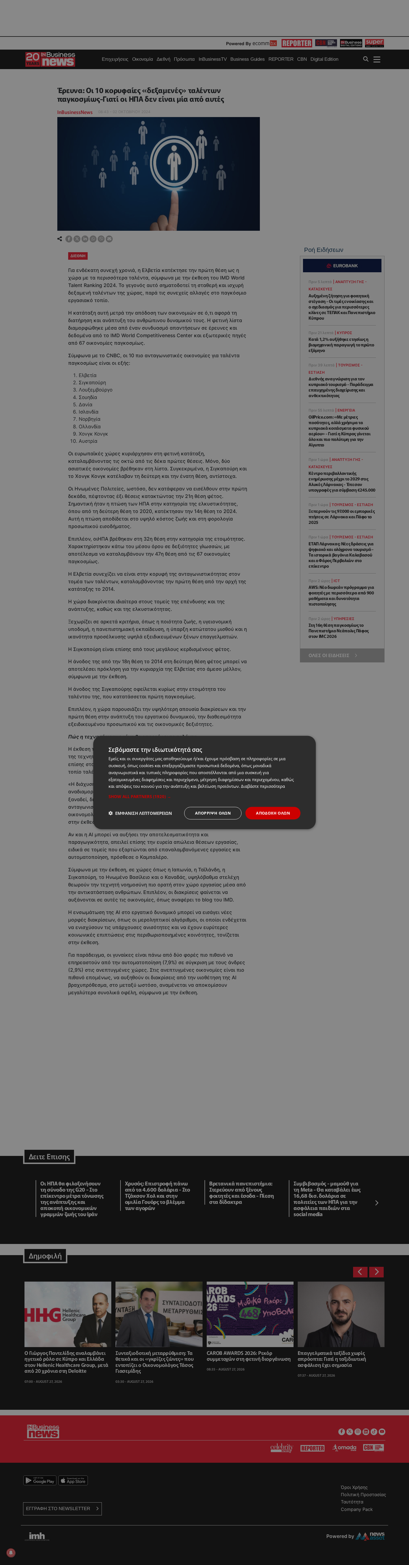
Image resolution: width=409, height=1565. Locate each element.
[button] (204, 796)
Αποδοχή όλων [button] (273, 813)
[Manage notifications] (10, 1552)
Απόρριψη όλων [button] (213, 813)
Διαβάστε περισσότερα (263, 786)
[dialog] (204, 782)
